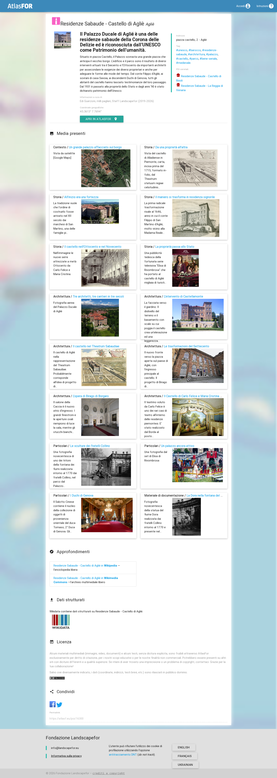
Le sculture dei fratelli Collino (90, 446)
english (184, 747)
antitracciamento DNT (123, 754)
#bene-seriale (208, 58)
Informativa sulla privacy (66, 756)
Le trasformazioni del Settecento (186, 346)
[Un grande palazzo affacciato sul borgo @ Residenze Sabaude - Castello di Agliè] (105, 186)
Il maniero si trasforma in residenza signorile (185, 197)
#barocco (195, 50)
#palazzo (212, 54)
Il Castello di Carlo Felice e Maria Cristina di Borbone (199, 396)
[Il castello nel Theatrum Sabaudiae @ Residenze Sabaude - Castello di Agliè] (104, 385)
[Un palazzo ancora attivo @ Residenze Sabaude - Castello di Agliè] (198, 481)
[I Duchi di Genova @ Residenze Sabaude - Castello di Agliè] (107, 531)
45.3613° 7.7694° (91, 111)
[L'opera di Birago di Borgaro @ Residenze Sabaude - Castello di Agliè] (100, 435)
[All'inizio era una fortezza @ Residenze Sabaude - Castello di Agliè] (100, 222)
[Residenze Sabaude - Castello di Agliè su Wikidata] (61, 628)
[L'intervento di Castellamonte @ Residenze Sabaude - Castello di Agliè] (198, 330)
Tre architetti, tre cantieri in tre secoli (98, 296)
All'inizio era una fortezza (81, 197)
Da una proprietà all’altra (171, 147)
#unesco (181, 50)
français (185, 756)
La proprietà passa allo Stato (174, 246)
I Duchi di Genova (81, 495)
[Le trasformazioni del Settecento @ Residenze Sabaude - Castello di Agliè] (198, 382)
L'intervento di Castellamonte (183, 296)
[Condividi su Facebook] (53, 706)
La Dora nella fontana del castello (209, 495)
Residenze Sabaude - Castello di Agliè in (85, 565)
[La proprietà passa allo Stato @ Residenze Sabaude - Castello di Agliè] (185, 286)
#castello (182, 58)
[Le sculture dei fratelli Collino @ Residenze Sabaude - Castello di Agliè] (106, 485)
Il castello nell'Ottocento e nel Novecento (92, 246)
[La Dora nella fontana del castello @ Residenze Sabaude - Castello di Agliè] (186, 534)
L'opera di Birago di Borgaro (91, 396)
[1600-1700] (55, 24)
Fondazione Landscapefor (72, 773)
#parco (193, 58)
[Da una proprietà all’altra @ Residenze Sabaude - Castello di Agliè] (195, 186)
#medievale (183, 63)
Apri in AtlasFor (98, 119)
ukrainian (185, 764)
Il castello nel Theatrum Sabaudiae (96, 346)
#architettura (196, 54)
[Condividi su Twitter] (59, 706)
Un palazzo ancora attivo (177, 446)
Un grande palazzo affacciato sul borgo (95, 147)
